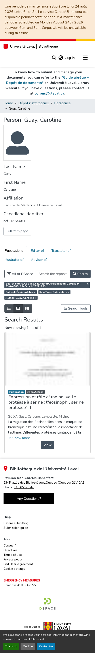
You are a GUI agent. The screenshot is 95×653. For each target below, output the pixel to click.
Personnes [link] (62, 103)
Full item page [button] (17, 231)
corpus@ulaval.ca (49, 93)
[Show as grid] (18, 308)
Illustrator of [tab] (14, 259)
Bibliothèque (48, 46)
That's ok (11, 646)
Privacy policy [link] (13, 559)
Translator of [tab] (61, 250)
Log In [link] (70, 57)
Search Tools (77, 308)
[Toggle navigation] (85, 58)
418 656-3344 (24, 487)
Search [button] (82, 273)
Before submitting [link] (16, 523)
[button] (54, 57)
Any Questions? (29, 498)
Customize (46, 646)
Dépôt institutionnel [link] (33, 103)
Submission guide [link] (16, 528)
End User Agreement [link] (18, 564)
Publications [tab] (14, 250)
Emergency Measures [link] (22, 580)
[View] (47, 359)
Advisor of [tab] (39, 259)
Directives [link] (10, 550)
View (47, 445)
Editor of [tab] (37, 250)
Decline (28, 646)
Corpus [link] (10, 545)
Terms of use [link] (13, 555)
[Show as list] (9, 308)
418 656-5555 (27, 585)
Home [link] (8, 103)
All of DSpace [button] (22, 273)
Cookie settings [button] (14, 569)
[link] (44, 483)
